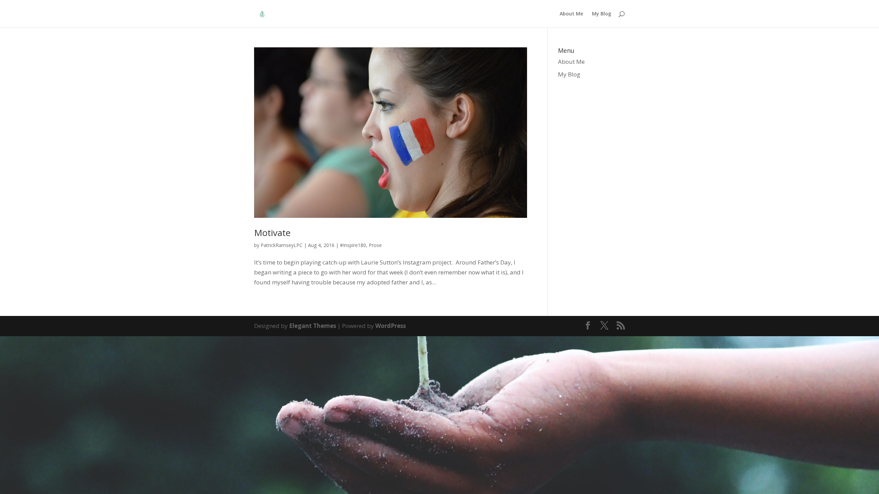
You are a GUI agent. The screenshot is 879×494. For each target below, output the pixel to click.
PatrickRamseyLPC (281, 245)
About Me (571, 14)
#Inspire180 (353, 245)
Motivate (272, 232)
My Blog (601, 14)
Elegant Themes (312, 326)
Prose (375, 245)
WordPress (390, 326)
